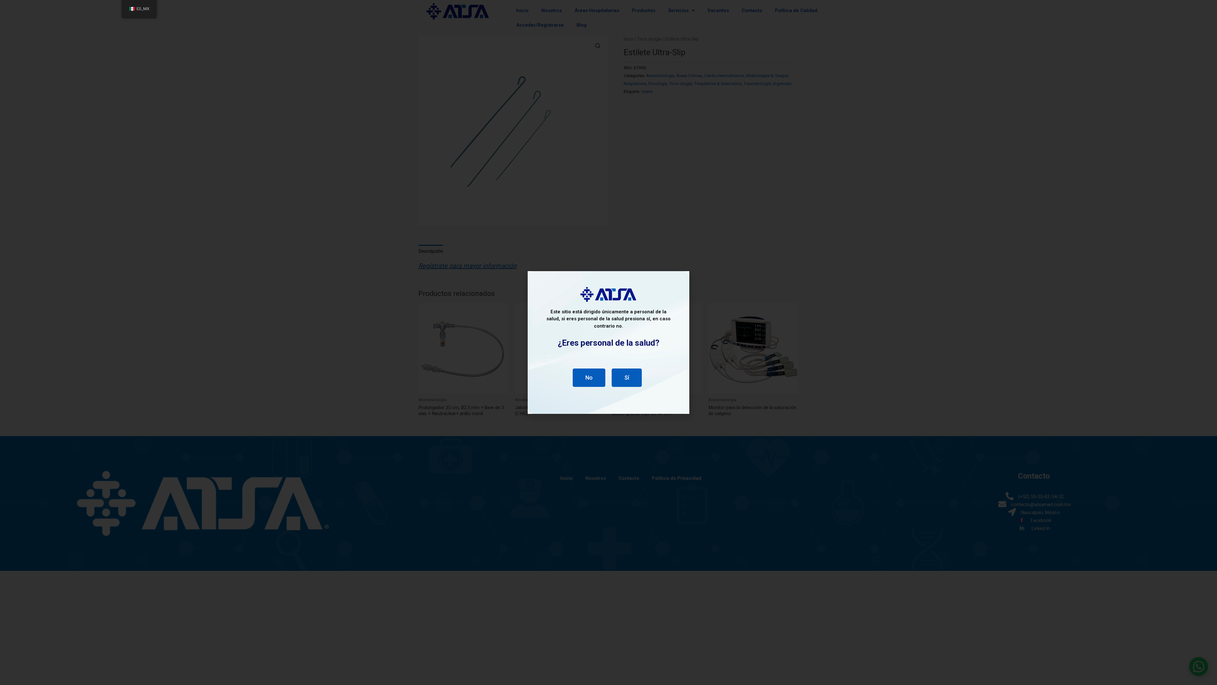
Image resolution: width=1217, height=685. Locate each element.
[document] (608, 342)
